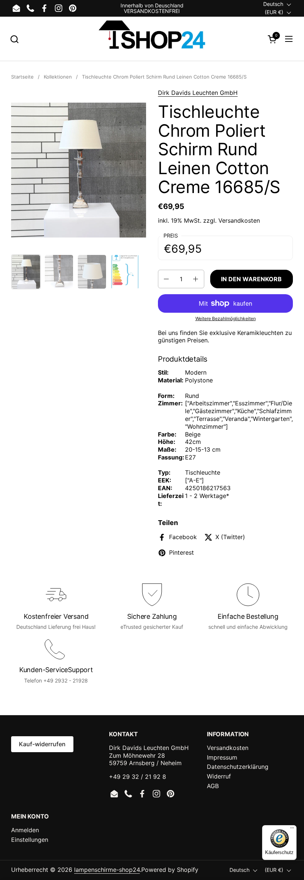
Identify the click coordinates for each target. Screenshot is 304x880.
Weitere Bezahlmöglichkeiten (225, 318)
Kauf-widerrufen (42, 744)
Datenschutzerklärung (237, 766)
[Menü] (292, 829)
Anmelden (25, 830)
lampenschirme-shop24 (107, 869)
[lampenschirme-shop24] (152, 38)
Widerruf (219, 776)
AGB (213, 786)
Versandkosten (239, 220)
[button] (14, 39)
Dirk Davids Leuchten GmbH (198, 92)
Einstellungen (29, 839)
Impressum (222, 757)
